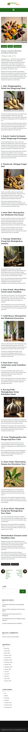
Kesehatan (4, 46)
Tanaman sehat (19, 444)
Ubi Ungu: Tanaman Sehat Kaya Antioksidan (12, 623)
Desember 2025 (8, 660)
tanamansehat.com (5, 59)
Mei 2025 (6, 676)
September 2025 (8, 667)
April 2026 (7, 650)
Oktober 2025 (7, 664)
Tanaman (10, 46)
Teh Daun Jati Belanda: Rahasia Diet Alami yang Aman (19, 573)
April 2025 (7, 678)
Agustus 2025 (7, 669)
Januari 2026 (7, 657)
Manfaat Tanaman (6, 564)
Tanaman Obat (8, 702)
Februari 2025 (7, 680)
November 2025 (8, 662)
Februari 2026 (7, 655)
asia (5, 693)
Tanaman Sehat (17, 46)
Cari (4, 586)
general (6, 695)
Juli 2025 (6, 671)
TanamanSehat (15, 564)
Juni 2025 (6, 673)
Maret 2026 (7, 653)
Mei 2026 (6, 648)
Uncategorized (8, 707)
